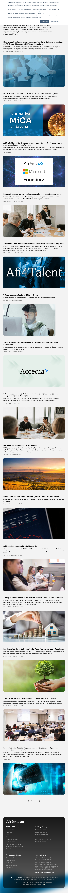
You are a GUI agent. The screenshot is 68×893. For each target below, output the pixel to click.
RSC (7, 834)
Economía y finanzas (12, 858)
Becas (8, 837)
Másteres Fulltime (40, 830)
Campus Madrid (40, 855)
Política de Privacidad (42, 877)
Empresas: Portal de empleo (14, 846)
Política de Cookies (29, 877)
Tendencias (9, 867)
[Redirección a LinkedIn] (19, 877)
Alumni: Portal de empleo (13, 844)
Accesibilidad (54, 877)
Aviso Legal (26, 879)
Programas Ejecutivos (41, 834)
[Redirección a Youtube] (21, 877)
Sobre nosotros (10, 830)
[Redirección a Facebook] (11, 877)
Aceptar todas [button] (44, 21)
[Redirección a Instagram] (13, 877)
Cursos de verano (40, 841)
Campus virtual (10, 841)
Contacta (8, 849)
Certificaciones (39, 837)
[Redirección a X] (16, 877)
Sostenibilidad (10, 860)
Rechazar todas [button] (54, 21)
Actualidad (9, 832)
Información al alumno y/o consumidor (42, 879)
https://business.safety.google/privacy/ (38, 11)
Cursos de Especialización (43, 839)
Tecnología (9, 862)
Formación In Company (13, 839)
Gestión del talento (11, 865)
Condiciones (18, 879)
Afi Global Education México (44, 872)
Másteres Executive (41, 832)
